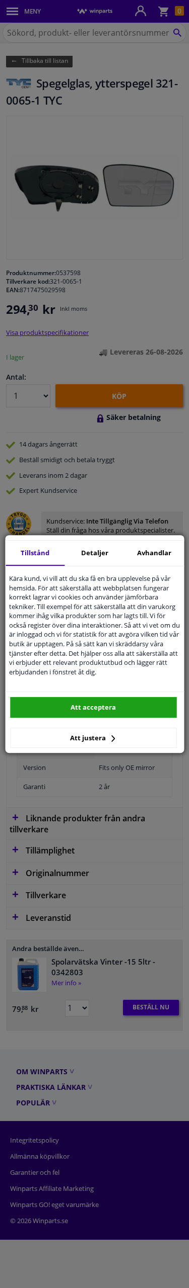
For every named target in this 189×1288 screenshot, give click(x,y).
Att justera (88, 737)
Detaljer (94, 552)
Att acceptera (93, 707)
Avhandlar (154, 552)
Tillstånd (35, 552)
